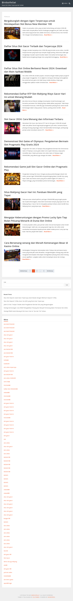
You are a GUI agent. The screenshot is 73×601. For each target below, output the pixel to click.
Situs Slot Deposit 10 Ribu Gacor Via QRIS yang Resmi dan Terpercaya (24, 301)
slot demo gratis (8, 579)
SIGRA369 (6, 364)
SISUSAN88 (7, 385)
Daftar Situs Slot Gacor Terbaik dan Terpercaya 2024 (33, 46)
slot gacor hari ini (9, 356)
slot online (7, 443)
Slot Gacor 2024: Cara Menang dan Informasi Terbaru (33, 119)
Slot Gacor (7, 558)
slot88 (5, 565)
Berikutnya (50, 271)
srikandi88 (7, 392)
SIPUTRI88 (7, 382)
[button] (65, 3)
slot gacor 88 (7, 554)
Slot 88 (6, 551)
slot (5, 439)
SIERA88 (6, 360)
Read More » (48, 35)
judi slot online (8, 572)
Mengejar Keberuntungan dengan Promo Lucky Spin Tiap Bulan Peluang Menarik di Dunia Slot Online (35, 219)
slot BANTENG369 (9, 324)
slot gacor (7, 435)
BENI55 (6, 475)
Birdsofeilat (9, 2)
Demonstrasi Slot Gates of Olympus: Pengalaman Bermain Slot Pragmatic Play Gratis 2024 (36, 143)
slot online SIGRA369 (10, 378)
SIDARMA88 (7, 576)
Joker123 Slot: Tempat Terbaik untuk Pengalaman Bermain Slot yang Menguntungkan (28, 304)
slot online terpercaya (10, 367)
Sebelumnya (23, 271)
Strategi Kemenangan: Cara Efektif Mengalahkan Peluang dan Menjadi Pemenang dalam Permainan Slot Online (36, 308)
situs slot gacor (8, 335)
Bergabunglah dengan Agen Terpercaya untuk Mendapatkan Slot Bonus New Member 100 (29, 22)
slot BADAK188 (8, 349)
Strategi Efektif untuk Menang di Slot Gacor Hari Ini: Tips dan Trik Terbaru (25, 311)
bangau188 (7, 518)
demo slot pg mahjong (10, 561)
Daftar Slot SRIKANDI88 (11, 389)
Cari (5, 282)
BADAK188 (7, 457)
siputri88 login (8, 583)
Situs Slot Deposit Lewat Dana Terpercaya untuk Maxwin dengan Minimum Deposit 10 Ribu (30, 298)
